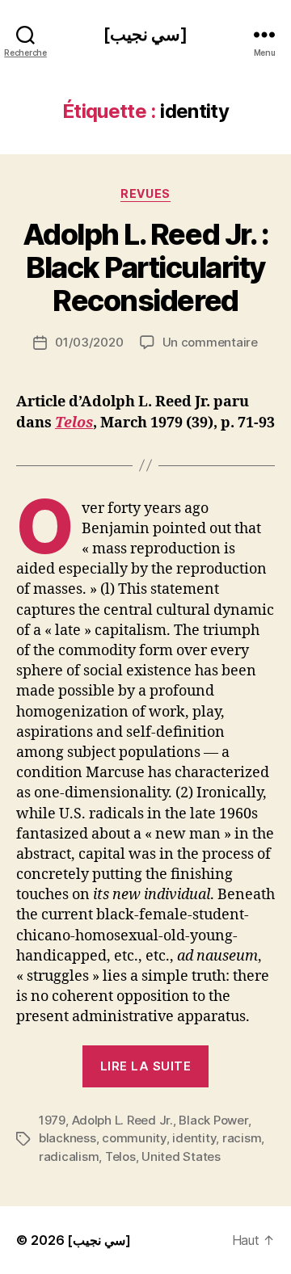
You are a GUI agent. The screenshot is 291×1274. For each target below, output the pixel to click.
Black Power (213, 1120)
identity (194, 1138)
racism (241, 1138)
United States (181, 1156)
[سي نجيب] (145, 34)
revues (145, 193)
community (134, 1138)
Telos (74, 423)
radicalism (69, 1156)
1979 (52, 1120)
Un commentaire (210, 342)
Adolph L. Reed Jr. (122, 1120)
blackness (67, 1138)
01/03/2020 (89, 342)
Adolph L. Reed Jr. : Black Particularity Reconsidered (145, 267)
